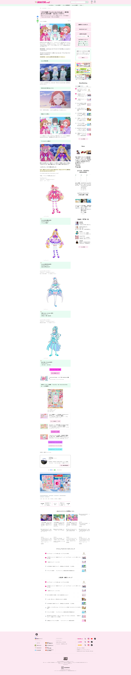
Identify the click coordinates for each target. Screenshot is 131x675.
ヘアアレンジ (82, 41)
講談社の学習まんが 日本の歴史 (61, 642)
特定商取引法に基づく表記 (81, 651)
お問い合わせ (79, 647)
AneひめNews (51, 5)
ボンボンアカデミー (59, 638)
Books (81, 5)
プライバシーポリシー (86, 649)
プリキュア (49, 8)
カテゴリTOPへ (55, 504)
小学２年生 (56, 498)
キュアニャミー (42, 496)
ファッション (81, 44)
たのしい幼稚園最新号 (66, 5)
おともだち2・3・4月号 (55, 431)
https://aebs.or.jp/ (65, 664)
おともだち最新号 (75, 5)
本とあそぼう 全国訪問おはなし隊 (61, 643)
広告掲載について (79, 649)
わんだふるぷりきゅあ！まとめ (44, 495)
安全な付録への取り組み (89, 651)
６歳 (48, 498)
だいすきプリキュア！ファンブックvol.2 (55, 445)
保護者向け (60, 498)
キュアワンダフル (51, 495)
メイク (87, 41)
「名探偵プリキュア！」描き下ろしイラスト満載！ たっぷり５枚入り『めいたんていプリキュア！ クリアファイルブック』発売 (62, 504)
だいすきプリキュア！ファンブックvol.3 (55, 442)
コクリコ (83, 213)
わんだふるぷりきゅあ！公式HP (55, 369)
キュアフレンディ (56, 495)
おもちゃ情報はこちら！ (55, 373)
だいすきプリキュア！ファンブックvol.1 (55, 449)
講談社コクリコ (89, 209)
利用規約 (83, 647)
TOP (40, 8)
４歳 (43, 498)
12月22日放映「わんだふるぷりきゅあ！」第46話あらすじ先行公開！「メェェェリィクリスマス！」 (48, 504)
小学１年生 (52, 498)
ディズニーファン (59, 640)
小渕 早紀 (44, 21)
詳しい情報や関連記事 (64, 465)
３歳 (41, 498)
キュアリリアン (47, 496)
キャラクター (86, 43)
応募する (83, 57)
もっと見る (83, 138)
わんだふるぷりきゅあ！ (63, 495)
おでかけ (80, 43)
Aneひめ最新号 (58, 5)
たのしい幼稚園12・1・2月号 (55, 421)
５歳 (46, 498)
